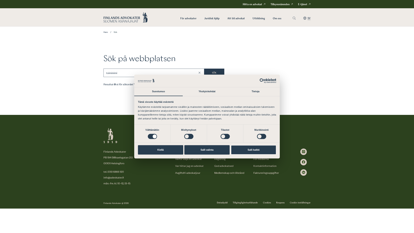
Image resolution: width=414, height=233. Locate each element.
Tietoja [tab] (255, 91)
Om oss (277, 18)
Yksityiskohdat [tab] (207, 91)
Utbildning (259, 18)
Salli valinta (207, 149)
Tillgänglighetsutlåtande (245, 203)
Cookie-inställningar (300, 203)
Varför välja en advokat (188, 159)
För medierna (261, 159)
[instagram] (303, 152)
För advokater (188, 18)
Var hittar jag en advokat (189, 165)
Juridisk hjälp (212, 18)
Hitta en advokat (252, 4)
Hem (106, 32)
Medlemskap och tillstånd (229, 172)
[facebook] (303, 162)
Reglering (220, 159)
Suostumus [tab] (158, 91)
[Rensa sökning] (199, 73)
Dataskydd (222, 203)
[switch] (188, 136)
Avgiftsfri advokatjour (187, 172)
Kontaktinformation (265, 165)
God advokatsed (223, 165)
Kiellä (160, 149)
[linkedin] (303, 172)
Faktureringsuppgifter (266, 172)
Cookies (267, 203)
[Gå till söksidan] (294, 18)
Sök (214, 73)
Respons (280, 203)
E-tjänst (302, 4)
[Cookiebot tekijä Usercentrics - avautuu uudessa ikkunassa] (262, 80)
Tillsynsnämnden (280, 4)
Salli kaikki (254, 149)
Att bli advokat (236, 18)
